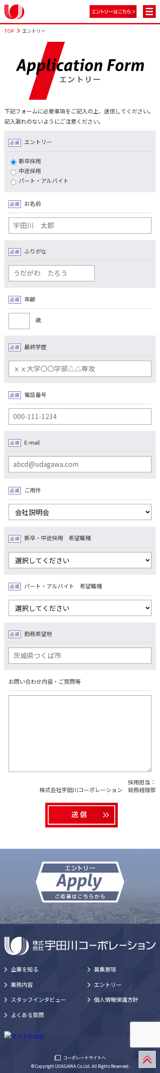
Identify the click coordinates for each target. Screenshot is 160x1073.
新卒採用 (30, 161)
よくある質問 (27, 1015)
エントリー (108, 984)
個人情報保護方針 (116, 999)
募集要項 (105, 969)
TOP (9, 30)
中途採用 (30, 171)
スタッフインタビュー (38, 999)
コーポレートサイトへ (84, 1057)
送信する (81, 815)
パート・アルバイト (44, 180)
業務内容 (22, 984)
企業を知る (24, 969)
